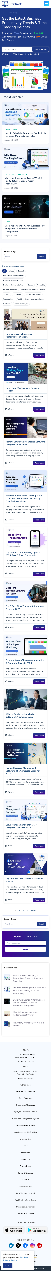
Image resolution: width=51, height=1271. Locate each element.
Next (33, 910)
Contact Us (25, 1159)
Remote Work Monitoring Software (33, 290)
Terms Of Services (25, 1173)
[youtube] (39, 1245)
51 (28, 910)
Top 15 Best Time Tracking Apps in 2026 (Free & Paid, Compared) (23, 554)
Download (25, 1152)
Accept (8, 1265)
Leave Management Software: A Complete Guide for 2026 (21, 826)
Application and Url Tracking (25, 1132)
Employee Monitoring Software (13, 285)
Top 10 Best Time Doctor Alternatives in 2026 (24, 880)
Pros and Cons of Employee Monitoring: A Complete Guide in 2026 (25, 662)
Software (6, 294)
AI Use (11, 271)
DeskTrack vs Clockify (25, 1213)
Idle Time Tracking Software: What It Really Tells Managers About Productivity (23, 180)
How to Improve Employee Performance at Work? (19, 335)
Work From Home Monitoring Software (30, 299)
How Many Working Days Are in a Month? (22, 389)
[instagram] (32, 1245)
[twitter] (18, 1245)
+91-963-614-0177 (25, 1061)
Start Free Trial (40, 49)
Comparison (22, 271)
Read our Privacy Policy (15, 1259)
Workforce (6, 304)
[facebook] (25, 1245)
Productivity (41, 285)
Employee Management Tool (13, 280)
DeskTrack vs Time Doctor (25, 1200)
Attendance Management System (25, 1118)
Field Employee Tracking (25, 1125)
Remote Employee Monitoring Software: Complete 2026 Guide (25, 443)
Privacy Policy (25, 1166)
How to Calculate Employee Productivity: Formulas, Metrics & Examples (25, 135)
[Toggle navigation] (46, 3)
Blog (26, 1145)
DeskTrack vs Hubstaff (25, 1193)
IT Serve (25, 1179)
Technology (17, 294)
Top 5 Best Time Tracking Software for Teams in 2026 (25, 608)
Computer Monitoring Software (13, 276)
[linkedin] (11, 1245)
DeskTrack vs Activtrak (25, 1207)
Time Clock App (25, 1098)
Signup (25, 949)
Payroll (30, 285)
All (4, 271)
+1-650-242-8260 (25, 1078)
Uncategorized (8, 299)
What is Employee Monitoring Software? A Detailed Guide (20, 715)
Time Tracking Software (33, 294)
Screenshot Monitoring (25, 1105)
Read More (39, 355)
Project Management (10, 290)
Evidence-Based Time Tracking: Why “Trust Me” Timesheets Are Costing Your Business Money (24, 498)
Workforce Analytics (21, 304)
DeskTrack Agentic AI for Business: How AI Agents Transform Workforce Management (25, 228)
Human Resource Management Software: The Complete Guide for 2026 (23, 771)
